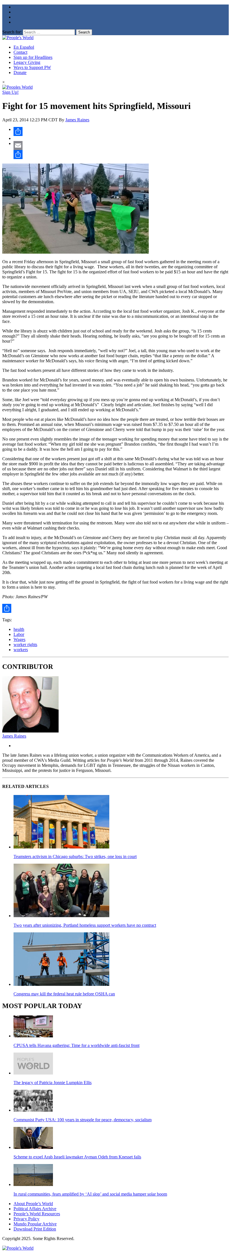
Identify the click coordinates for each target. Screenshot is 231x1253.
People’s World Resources (37, 1213)
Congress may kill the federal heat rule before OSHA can (64, 993)
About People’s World (33, 1203)
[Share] (121, 131)
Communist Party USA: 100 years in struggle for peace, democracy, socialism (83, 1119)
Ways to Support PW (32, 67)
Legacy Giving (27, 62)
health (19, 629)
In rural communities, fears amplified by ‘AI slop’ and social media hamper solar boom (90, 1194)
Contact (20, 52)
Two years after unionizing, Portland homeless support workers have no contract (85, 925)
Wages (19, 639)
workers (21, 649)
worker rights (25, 644)
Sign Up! (10, 92)
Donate (20, 72)
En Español (24, 47)
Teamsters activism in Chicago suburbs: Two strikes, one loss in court (75, 856)
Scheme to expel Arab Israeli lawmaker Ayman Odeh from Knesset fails (77, 1156)
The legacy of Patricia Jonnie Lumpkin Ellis (53, 1082)
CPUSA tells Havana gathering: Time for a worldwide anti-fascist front (76, 1045)
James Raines (77, 119)
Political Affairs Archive (35, 1208)
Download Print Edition (35, 1229)
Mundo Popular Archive (35, 1223)
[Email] (121, 145)
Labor (19, 634)
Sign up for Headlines (33, 57)
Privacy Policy (26, 1218)
